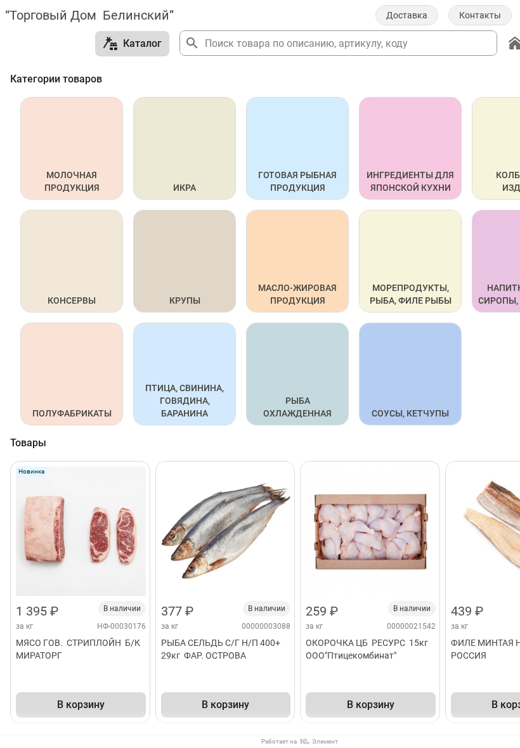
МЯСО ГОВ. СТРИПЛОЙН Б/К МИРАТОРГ (79, 649)
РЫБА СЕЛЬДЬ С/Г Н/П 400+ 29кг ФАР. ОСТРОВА (221, 649)
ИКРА (184, 188)
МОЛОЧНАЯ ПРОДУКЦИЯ (72, 181)
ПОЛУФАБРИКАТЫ (72, 413)
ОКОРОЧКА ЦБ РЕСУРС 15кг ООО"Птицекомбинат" (370, 649)
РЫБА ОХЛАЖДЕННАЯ (297, 407)
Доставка (406, 15)
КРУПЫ (184, 300)
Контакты (480, 15)
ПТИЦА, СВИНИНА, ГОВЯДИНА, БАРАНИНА (185, 400)
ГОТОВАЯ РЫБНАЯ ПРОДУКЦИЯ (298, 181)
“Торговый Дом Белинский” (89, 15)
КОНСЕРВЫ (72, 300)
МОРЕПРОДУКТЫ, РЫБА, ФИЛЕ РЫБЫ (411, 294)
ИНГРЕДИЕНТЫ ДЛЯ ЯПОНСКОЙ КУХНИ (411, 181)
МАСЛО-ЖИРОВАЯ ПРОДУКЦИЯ (298, 294)
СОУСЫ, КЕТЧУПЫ (410, 413)
